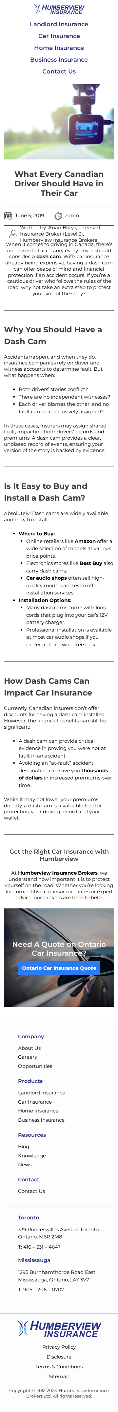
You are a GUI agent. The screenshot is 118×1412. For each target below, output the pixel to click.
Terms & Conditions (59, 1366)
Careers (27, 1057)
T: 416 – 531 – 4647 (39, 1247)
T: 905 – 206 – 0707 (41, 1289)
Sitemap (59, 1376)
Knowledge (32, 1155)
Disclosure (59, 1357)
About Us (29, 1048)
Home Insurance (59, 48)
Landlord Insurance (59, 24)
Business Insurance (59, 60)
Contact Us (59, 71)
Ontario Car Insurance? (69, 949)
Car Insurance (59, 36)
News (24, 1164)
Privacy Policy (59, 1347)
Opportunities (35, 1066)
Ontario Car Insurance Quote (59, 968)
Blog (23, 1146)
